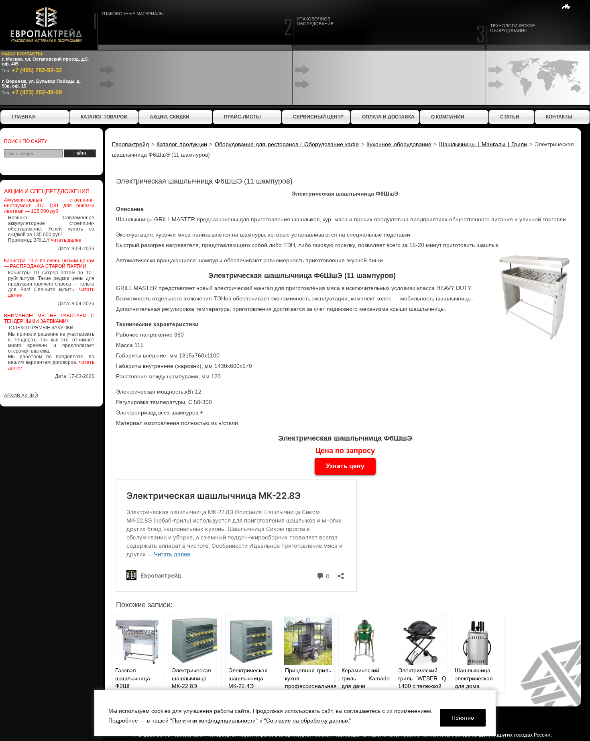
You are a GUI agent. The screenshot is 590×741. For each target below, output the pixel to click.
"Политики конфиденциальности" (214, 720)
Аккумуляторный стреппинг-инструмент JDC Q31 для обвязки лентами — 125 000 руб (49, 205)
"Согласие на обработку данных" (307, 720)
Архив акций (21, 395)
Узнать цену (345, 466)
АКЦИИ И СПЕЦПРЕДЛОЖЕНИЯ (47, 191)
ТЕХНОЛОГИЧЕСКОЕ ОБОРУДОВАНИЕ (512, 28)
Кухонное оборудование (398, 144)
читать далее (66, 240)
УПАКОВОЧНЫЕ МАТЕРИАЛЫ (132, 13)
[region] (295, 713)
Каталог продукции (182, 144)
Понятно (463, 717)
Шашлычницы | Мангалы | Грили (483, 144)
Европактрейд (130, 144)
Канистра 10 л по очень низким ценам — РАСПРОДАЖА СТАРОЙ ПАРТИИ (49, 263)
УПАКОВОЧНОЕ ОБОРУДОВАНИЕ (315, 21)
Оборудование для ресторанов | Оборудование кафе (287, 144)
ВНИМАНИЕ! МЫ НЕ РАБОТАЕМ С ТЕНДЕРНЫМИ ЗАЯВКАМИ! (49, 318)
